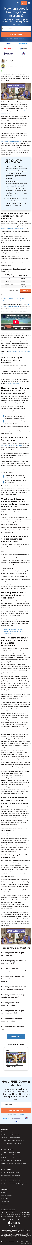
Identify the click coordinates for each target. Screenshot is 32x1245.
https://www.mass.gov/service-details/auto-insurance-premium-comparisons (13, 631)
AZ (6, 1212)
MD (12, 1214)
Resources (4, 1129)
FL (20, 1212)
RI (22, 1217)
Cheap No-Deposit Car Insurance (10, 1175)
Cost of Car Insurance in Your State (11, 1143)
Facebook (9, 1226)
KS (3, 1214)
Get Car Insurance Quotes (8, 1132)
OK (17, 1217)
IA (1, 1214)
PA (21, 1217)
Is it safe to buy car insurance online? (11, 1160)
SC (24, 1217)
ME (9, 1214)
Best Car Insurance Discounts (9, 1155)
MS (20, 1214)
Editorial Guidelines (6, 1195)
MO (22, 1214)
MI (16, 1214)
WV (13, 1219)
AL (2, 1212)
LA (7, 1214)
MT (25, 1214)
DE (16, 1212)
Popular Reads (6, 1169)
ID (26, 1212)
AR (8, 1212)
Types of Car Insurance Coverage (10, 1152)
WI (15, 1219)
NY (8, 1217)
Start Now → (25, 290)
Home (5, 1074)
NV (29, 1214)
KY (5, 1214)
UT (4, 1219)
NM (6, 1217)
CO (12, 1212)
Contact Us (4, 1204)
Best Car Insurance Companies (10, 1135)
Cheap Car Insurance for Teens (10, 1178)
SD (26, 1217)
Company (4, 1190)
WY (18, 1219)
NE (27, 1214)
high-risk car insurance (13, 383)
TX (2, 1219)
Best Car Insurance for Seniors (10, 1172)
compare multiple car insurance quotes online (14, 228)
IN (29, 1212)
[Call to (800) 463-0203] (18, 3)
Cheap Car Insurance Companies (10, 1137)
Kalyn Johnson (16, 61)
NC (10, 1217)
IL (27, 1212)
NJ (4, 1217)
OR (19, 1217)
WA (11, 1219)
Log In (24, 3)
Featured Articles (7, 1149)
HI (24, 1212)
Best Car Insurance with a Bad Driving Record (14, 1184)
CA (10, 1212)
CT (14, 1212)
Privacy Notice (5, 1198)
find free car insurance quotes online (11, 445)
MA (14, 1214)
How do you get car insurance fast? (11, 141)
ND (12, 1217)
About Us (4, 1192)
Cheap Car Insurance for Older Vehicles (12, 1181)
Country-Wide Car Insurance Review (13, 298)
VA (8, 1219)
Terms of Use (21, 38)
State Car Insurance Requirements (11, 1158)
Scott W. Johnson (19, 66)
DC (18, 1212)
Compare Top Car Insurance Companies (12, 1140)
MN (18, 1214)
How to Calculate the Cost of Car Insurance (13, 1163)
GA (22, 1212)
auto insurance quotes (15, 1074)
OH (15, 1217)
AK (4, 1212)
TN (28, 1217)
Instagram (15, 1226)
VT (6, 1219)
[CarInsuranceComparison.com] (16, 1223)
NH (2, 1217)
